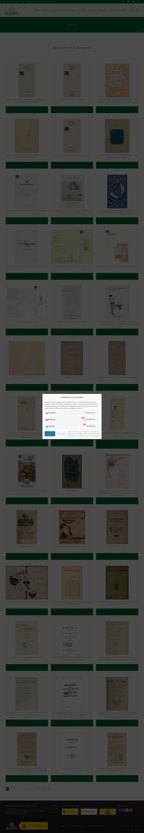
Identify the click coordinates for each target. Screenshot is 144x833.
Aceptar (49, 434)
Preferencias (73, 434)
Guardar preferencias (90, 434)
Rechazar (61, 434)
